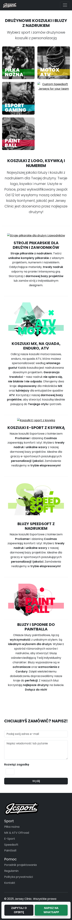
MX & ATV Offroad (16, 833)
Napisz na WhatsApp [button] (51, 910)
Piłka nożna (11, 827)
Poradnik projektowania (20, 865)
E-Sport (9, 839)
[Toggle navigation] (65, 5)
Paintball (10, 850)
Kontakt (9, 883)
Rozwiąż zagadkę (16, 764)
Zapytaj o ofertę (19, 910)
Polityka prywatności (18, 877)
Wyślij (36, 781)
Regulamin (11, 871)
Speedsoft (11, 845)
